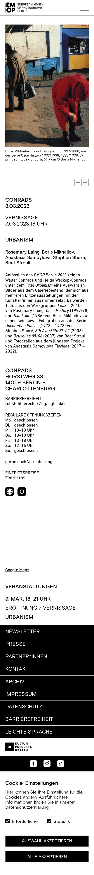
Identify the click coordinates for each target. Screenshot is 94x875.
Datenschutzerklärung (27, 807)
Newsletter (22, 631)
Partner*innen (26, 656)
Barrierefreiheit (29, 719)
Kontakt (17, 669)
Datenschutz (23, 706)
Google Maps (17, 570)
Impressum (21, 694)
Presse (15, 644)
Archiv (14, 681)
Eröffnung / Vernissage (40, 608)
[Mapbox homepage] (13, 560)
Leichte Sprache (29, 732)
